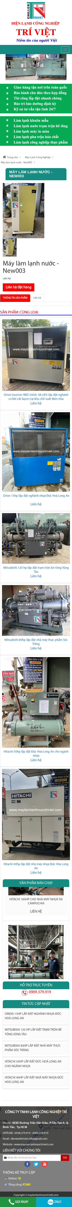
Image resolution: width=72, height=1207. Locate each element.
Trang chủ (12, 157)
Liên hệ (37, 298)
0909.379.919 (39, 992)
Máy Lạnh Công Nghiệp (38, 157)
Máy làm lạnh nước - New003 (16, 162)
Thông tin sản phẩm (15, 298)
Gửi (65, 1157)
